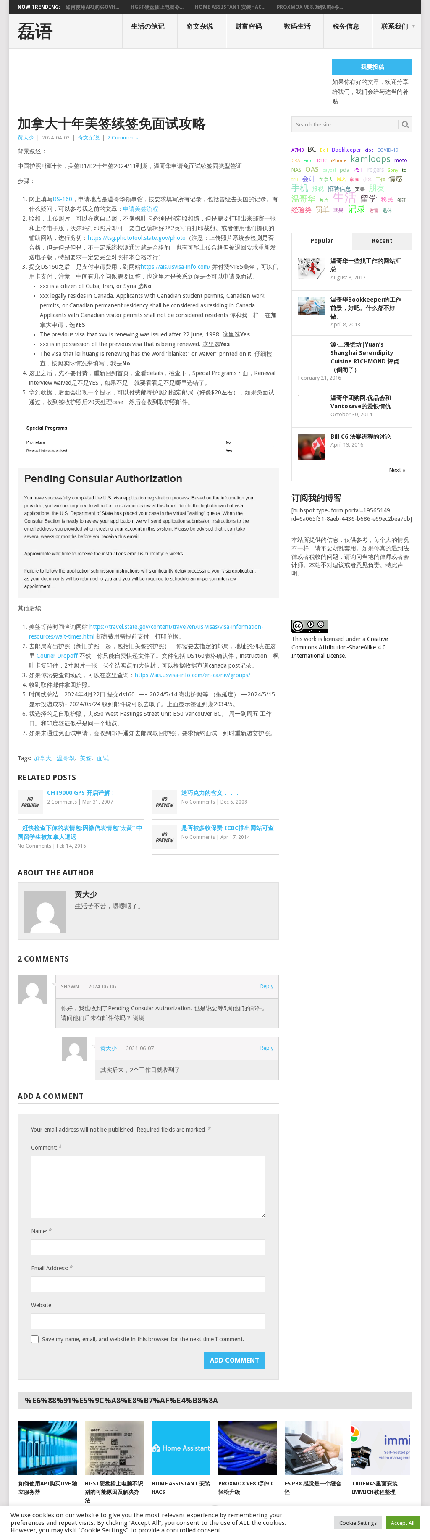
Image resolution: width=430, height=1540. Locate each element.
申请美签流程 (140, 208)
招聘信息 (339, 188)
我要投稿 (372, 66)
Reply (266, 986)
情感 (395, 179)
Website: (42, 1305)
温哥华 (65, 758)
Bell (324, 150)
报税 (318, 188)
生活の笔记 (148, 26)
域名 (341, 179)
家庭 (354, 179)
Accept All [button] (402, 1523)
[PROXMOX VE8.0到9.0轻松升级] (247, 1448)
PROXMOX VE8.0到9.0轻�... (310, 7)
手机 (299, 188)
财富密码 (248, 26)
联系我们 (394, 26)
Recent (382, 240)
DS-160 (62, 199)
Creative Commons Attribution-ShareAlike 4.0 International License (339, 647)
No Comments (198, 802)
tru (294, 179)
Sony (393, 170)
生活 (344, 197)
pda (344, 170)
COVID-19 (387, 150)
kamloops (370, 159)
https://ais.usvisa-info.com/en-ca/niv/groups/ (192, 675)
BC (311, 149)
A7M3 (297, 150)
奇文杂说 (199, 26)
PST (358, 169)
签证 (401, 200)
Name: (41, 1231)
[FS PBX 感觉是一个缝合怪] (314, 1448)
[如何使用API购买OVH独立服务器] (47, 1448)
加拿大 (42, 758)
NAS (296, 170)
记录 (356, 209)
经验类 (301, 210)
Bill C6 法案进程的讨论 (360, 436)
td (404, 170)
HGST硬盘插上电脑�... (157, 7)
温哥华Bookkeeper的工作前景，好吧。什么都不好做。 (365, 308)
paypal (329, 170)
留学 (368, 198)
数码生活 (297, 26)
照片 (323, 200)
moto (400, 160)
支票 (360, 189)
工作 (380, 179)
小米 (367, 179)
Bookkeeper (346, 150)
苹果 (338, 210)
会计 (308, 179)
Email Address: (51, 1268)
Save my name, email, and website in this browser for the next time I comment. (143, 1339)
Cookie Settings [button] (358, 1523)
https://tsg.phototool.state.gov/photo (137, 237)
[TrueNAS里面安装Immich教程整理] (380, 1448)
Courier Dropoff (57, 655)
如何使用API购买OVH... (92, 7)
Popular (322, 240)
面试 (103, 758)
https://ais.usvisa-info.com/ (175, 266)
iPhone (338, 160)
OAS (312, 169)
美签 (86, 758)
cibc (369, 150)
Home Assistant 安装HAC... (230, 7)
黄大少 (26, 137)
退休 (387, 210)
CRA (295, 160)
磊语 (35, 31)
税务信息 (346, 26)
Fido (308, 160)
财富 (374, 210)
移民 (387, 199)
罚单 (322, 209)
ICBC (322, 160)
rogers (375, 169)
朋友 (377, 188)
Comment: (46, 1147)
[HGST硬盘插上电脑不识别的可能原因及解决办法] (114, 1448)
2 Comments (123, 137)
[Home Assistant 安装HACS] (181, 1448)
